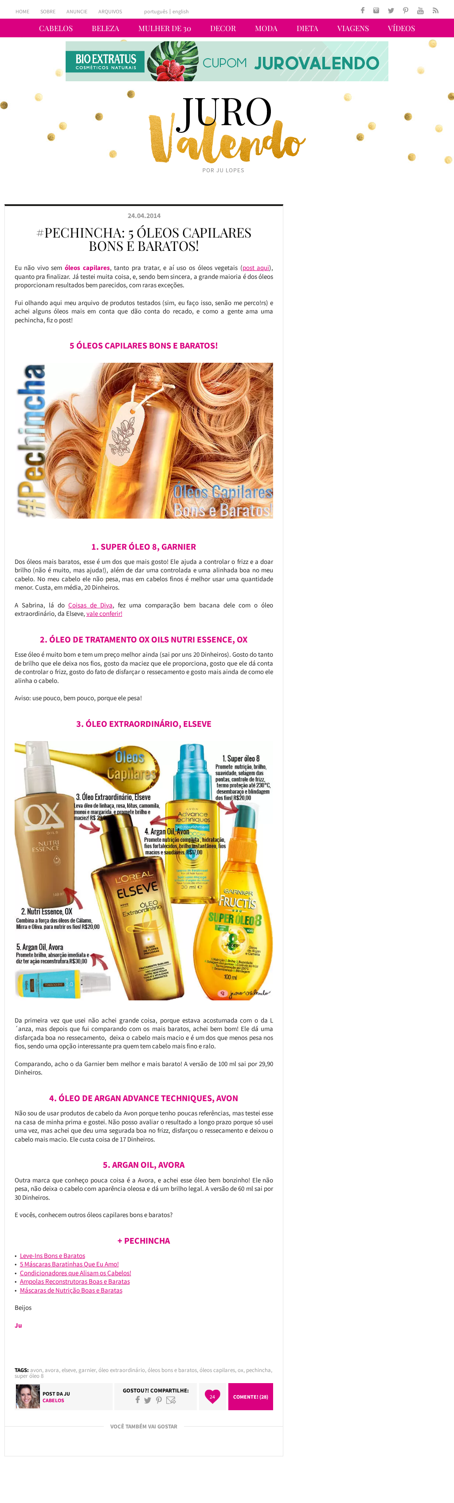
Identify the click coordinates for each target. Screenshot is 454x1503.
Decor (223, 28)
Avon (36, 1370)
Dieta (307, 28)
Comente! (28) (250, 1396)
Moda (266, 28)
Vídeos (401, 28)
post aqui (256, 267)
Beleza (105, 28)
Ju (67, 1393)
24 (212, 1396)
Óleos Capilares (217, 1370)
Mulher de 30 (164, 28)
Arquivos (110, 11)
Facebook (138, 1400)
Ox (240, 1370)
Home (22, 11)
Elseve (69, 1370)
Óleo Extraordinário (121, 1370)
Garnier (87, 1370)
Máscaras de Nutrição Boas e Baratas (71, 1290)
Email (171, 1400)
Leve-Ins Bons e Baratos (52, 1255)
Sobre (47, 11)
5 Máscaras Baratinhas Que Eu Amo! (69, 1264)
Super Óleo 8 (29, 1376)
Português (156, 11)
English (180, 11)
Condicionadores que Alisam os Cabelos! (75, 1273)
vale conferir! (104, 613)
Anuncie (77, 11)
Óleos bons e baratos (172, 1370)
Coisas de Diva (90, 605)
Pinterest (159, 1400)
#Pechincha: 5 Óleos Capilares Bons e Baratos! (143, 238)
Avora (52, 1370)
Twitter (147, 1400)
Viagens (353, 28)
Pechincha (258, 1370)
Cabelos (56, 28)
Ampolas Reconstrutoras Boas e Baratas (75, 1281)
